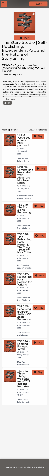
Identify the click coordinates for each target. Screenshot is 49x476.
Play (26, 38)
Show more (10, 99)
